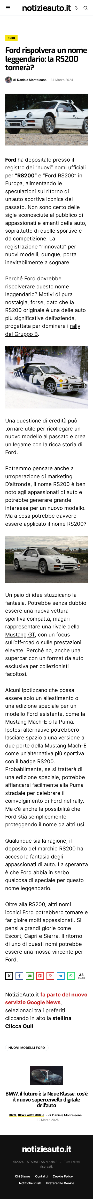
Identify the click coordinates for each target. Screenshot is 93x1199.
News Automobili (31, 1115)
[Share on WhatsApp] (71, 976)
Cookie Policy (63, 1176)
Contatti (41, 1176)
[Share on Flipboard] (40, 976)
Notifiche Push (30, 1183)
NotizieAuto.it (46, 7)
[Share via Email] (30, 976)
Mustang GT (20, 634)
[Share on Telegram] (61, 976)
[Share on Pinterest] (50, 976)
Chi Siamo (22, 1176)
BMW (12, 1115)
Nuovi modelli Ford (27, 1048)
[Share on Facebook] (19, 976)
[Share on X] (9, 976)
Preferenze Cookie (60, 1183)
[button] (8, 8)
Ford (11, 38)
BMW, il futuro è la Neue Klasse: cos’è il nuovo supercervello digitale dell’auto (46, 1099)
